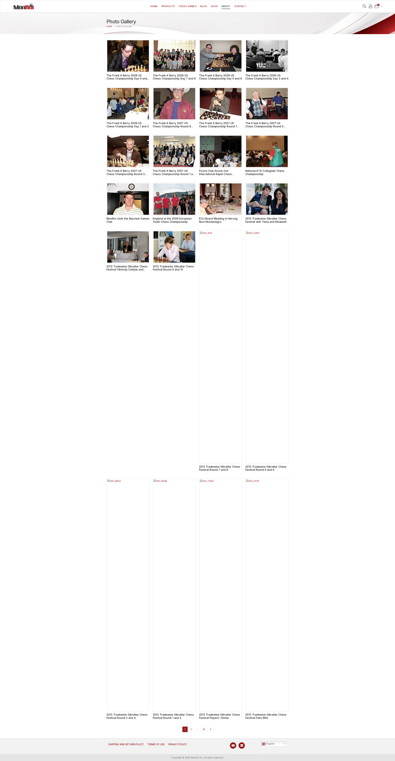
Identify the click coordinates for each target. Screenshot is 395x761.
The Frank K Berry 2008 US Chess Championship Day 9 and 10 (126, 78)
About (226, 6)
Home (154, 6)
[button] (364, 6)
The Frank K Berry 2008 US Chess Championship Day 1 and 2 (127, 125)
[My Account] (370, 6)
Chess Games (188, 6)
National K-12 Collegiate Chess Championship (264, 172)
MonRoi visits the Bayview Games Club (127, 220)
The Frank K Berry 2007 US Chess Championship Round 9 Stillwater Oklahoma (172, 126)
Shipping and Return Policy (126, 744)
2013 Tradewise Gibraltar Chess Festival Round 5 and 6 (265, 468)
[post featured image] (128, 56)
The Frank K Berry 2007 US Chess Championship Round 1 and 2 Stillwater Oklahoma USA (174, 174)
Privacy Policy (177, 744)
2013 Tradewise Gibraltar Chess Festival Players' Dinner (219, 716)
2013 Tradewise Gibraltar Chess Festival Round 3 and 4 (127, 716)
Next (210, 729)
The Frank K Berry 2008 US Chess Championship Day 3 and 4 (266, 77)
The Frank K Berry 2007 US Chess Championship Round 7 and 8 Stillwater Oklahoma (218, 126)
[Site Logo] (23, 6)
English (269, 743)
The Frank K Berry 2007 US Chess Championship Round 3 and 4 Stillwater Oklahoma (125, 174)
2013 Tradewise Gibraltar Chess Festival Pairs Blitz (265, 716)
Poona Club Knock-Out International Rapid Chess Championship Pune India (215, 174)
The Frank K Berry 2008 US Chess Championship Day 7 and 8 (174, 77)
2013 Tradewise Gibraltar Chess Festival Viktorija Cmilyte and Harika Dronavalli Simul (127, 269)
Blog (203, 6)
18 (204, 729)
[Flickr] (242, 745)
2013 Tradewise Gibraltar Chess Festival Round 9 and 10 (173, 268)
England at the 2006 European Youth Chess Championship (172, 220)
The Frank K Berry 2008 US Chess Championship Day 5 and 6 (220, 77)
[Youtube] (233, 745)
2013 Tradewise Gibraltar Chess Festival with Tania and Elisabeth (266, 220)
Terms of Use (156, 744)
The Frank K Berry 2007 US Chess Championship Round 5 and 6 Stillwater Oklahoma (264, 126)
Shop (214, 6)
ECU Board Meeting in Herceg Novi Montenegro (218, 220)
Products (168, 6)
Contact (240, 6)
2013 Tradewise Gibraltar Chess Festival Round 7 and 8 (219, 468)
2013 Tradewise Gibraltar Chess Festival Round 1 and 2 (173, 716)
